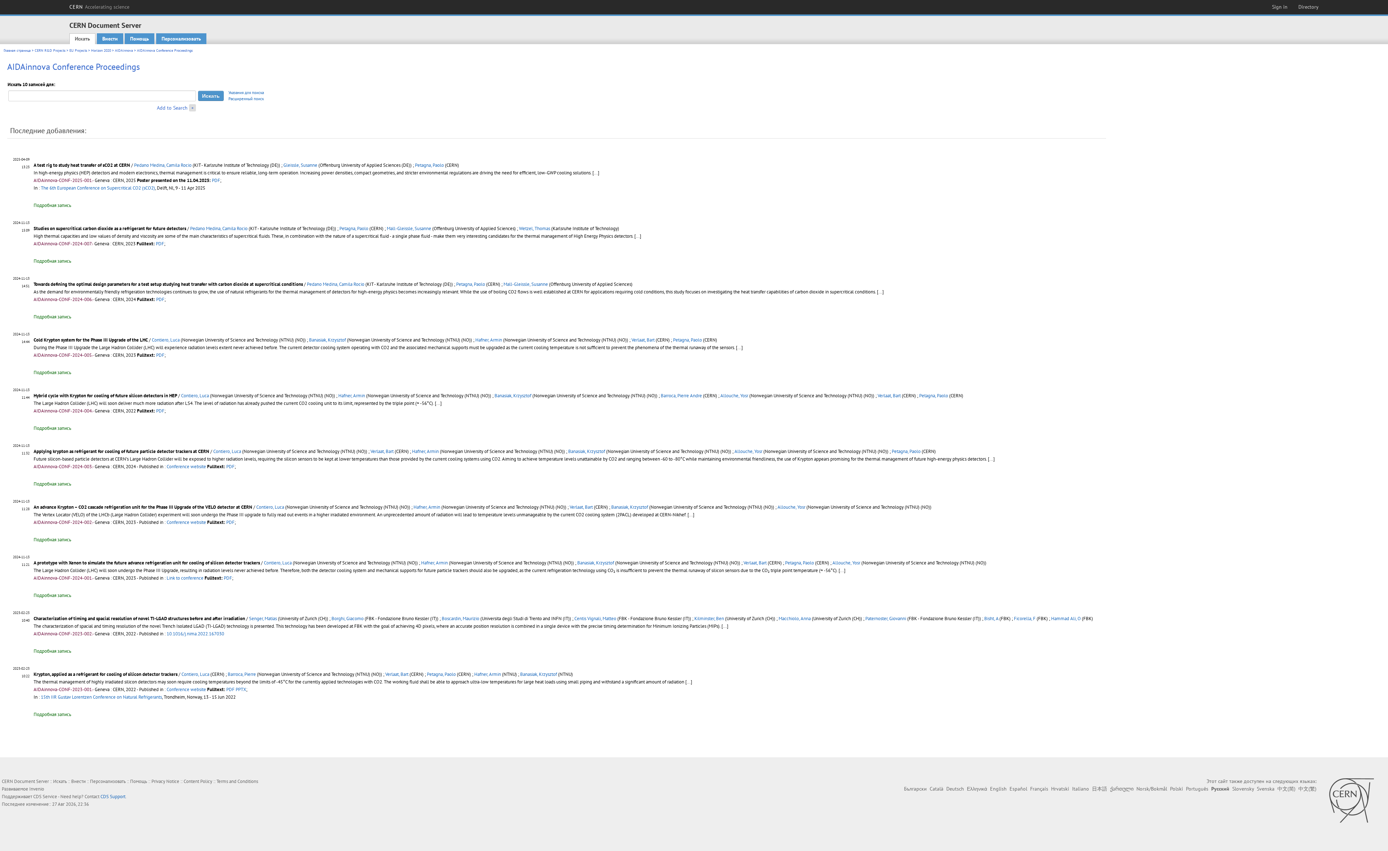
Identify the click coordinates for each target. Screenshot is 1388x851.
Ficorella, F (1025, 618)
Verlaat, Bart (643, 340)
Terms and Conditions (237, 781)
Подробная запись (52, 205)
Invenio (36, 789)
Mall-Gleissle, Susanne (409, 228)
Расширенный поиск (246, 98)
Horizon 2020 (101, 50)
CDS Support (112, 796)
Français (1039, 789)
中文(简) (1286, 789)
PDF (216, 180)
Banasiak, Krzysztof (327, 340)
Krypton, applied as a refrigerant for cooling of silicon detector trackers (105, 674)
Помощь (139, 38)
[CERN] (1351, 800)
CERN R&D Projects (50, 50)
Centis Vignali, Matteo (595, 618)
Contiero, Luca (166, 340)
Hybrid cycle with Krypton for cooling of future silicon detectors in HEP (105, 396)
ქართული (1122, 789)
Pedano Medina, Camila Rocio (163, 165)
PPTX (241, 689)
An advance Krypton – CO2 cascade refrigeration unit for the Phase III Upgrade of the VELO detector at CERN (143, 507)
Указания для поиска (246, 92)
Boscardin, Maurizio (460, 618)
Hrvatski (1060, 789)
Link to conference (185, 578)
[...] (595, 173)
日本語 (1099, 789)
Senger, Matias (263, 618)
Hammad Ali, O (1066, 618)
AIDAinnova (124, 50)
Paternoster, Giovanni (885, 618)
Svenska (1266, 789)
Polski (1176, 789)
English (998, 789)
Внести (110, 38)
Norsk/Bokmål (1151, 789)
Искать (82, 38)
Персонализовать (181, 38)
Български (915, 789)
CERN (99, 7)
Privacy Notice (165, 781)
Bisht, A (991, 618)
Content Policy (198, 781)
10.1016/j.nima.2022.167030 (195, 634)
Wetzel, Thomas (534, 228)
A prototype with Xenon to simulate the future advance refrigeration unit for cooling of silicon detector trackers (147, 563)
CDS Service (45, 796)
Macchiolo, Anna (795, 618)
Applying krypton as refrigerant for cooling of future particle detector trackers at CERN (121, 451)
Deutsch (955, 789)
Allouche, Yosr (734, 396)
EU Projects (78, 50)
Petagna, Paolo (429, 165)
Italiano (1080, 789)
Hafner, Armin (488, 340)
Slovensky (1243, 789)
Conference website (186, 466)
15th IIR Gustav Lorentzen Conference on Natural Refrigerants (101, 697)
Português (1197, 789)
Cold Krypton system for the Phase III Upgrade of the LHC (91, 340)
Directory (1308, 7)
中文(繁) (1307, 789)
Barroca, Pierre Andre (681, 396)
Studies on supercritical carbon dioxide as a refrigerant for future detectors (110, 228)
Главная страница (17, 50)
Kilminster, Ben (709, 618)
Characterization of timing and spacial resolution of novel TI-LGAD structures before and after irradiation (139, 618)
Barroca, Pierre (242, 674)
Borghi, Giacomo (347, 618)
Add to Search (172, 108)
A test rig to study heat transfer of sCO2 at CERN (82, 165)
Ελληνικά (977, 789)
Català (936, 789)
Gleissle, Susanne (300, 165)
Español (1018, 789)
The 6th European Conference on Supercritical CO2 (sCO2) (98, 188)
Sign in (1280, 7)
